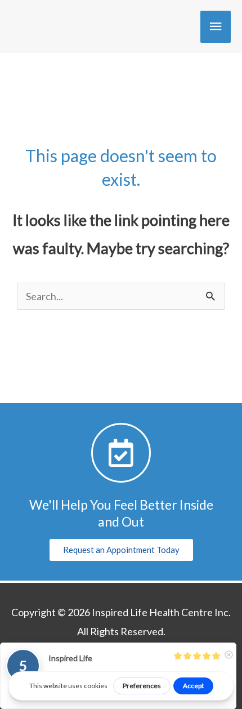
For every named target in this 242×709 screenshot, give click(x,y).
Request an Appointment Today (121, 550)
